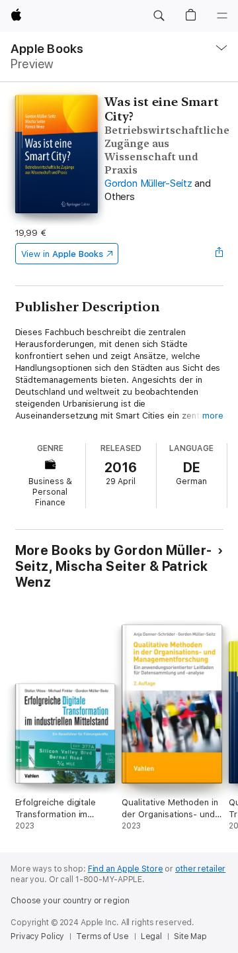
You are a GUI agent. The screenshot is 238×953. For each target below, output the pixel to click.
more (212, 416)
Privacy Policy (37, 936)
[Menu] (222, 16)
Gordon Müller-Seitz (148, 183)
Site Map (190, 936)
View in (62, 254)
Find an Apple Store (125, 869)
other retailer (200, 869)
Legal (151, 936)
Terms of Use (102, 936)
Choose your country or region (70, 900)
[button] (159, 16)
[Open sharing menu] (218, 253)
